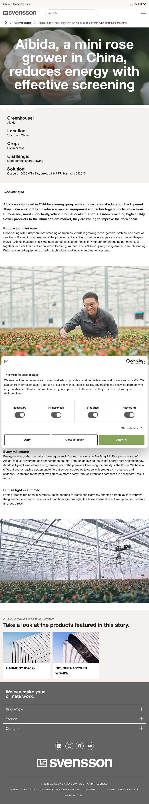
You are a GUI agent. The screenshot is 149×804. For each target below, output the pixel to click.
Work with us (74, 795)
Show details (129, 428)
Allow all (121, 439)
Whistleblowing (67, 789)
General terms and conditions (32, 789)
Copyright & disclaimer (98, 789)
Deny (27, 439)
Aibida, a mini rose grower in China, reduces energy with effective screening (83, 22)
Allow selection (74, 439)
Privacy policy (128, 789)
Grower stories (22, 22)
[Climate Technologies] (5, 23)
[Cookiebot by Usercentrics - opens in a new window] (129, 361)
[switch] (56, 415)
